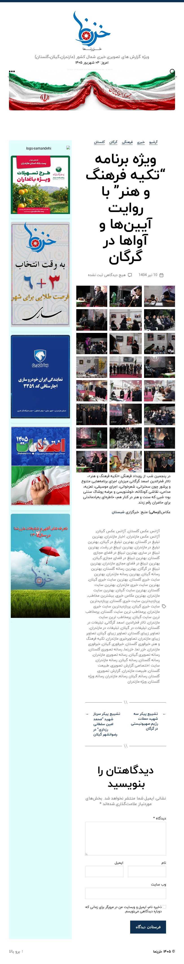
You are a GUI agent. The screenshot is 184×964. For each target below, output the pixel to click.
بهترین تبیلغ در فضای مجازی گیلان (120, 558)
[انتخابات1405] (40, 466)
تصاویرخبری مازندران (121, 638)
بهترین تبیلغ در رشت (117, 547)
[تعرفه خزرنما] (40, 566)
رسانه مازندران (106, 660)
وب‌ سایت (158, 884)
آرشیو (153, 142)
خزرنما (129, 649)
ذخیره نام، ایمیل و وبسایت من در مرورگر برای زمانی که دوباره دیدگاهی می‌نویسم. (123, 909)
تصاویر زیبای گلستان (144, 633)
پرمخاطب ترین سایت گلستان (123, 611)
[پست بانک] (40, 185)
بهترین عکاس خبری (131, 595)
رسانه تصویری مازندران (110, 654)
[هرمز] (92, 90)
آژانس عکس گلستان (144, 531)
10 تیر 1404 (148, 275)
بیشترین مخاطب (101, 595)
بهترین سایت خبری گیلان (108, 579)
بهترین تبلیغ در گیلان (117, 542)
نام (164, 863)
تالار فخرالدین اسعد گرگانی (125, 622)
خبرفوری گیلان (113, 644)
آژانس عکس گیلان (111, 531)
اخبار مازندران (115, 536)
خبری (141, 142)
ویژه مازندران (137, 681)
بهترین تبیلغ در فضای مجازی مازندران (131, 563)
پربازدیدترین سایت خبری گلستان (135, 601)
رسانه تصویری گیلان (144, 654)
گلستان (99, 142)
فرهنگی (127, 142)
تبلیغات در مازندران (104, 628)
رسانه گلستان (149, 660)
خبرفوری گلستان (138, 644)
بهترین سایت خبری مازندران (138, 585)
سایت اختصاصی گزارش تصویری (135, 665)
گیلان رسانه (128, 676)
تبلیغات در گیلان (134, 628)
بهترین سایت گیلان (131, 590)
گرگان (113, 142)
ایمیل (119, 863)
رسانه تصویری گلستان (105, 649)
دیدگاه (159, 819)
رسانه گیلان (128, 660)
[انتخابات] (40, 274)
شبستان (118, 512)
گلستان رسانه (149, 676)
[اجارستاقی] (40, 376)
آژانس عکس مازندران (143, 536)
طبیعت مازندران (134, 670)
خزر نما (140, 649)
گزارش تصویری (109, 670)
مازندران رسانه (106, 676)
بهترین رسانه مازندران (123, 574)
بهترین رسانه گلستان (119, 568)
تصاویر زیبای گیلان (112, 633)
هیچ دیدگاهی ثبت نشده (107, 275)
